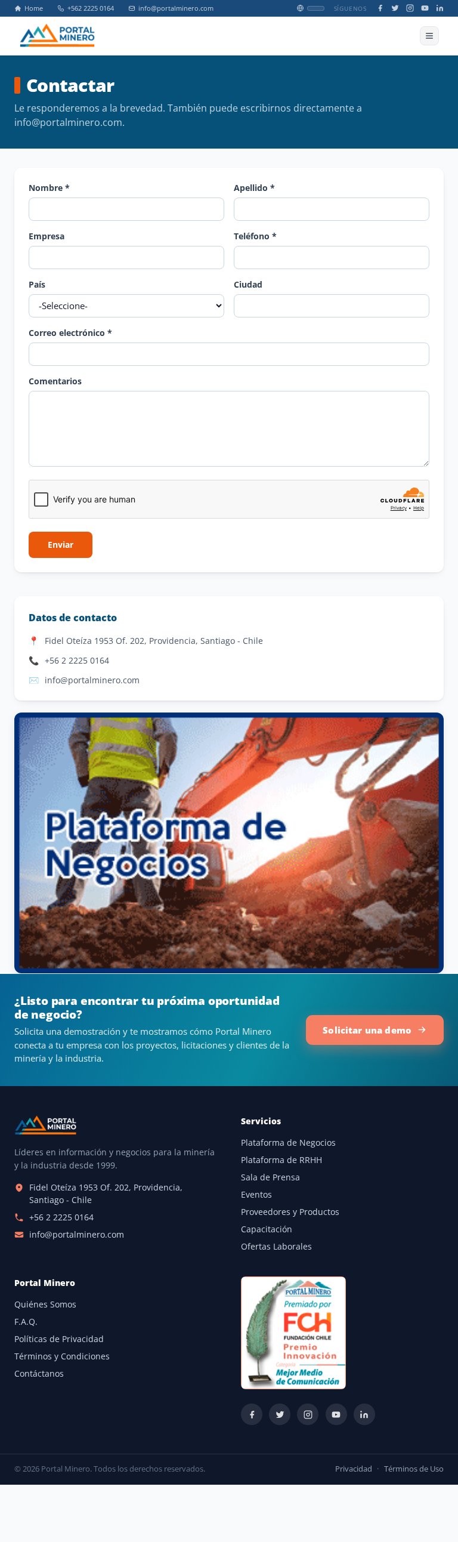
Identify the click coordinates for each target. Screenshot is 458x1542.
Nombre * (49, 187)
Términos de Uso (414, 1469)
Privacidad (353, 1469)
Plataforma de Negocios (288, 1142)
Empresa (46, 236)
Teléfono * (255, 236)
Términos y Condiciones (62, 1356)
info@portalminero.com (175, 8)
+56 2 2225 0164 (77, 660)
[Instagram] (410, 8)
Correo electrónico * (70, 332)
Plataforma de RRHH (281, 1160)
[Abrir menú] (429, 35)
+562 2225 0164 (90, 8)
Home (33, 8)
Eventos (256, 1194)
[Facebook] (380, 8)
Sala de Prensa (270, 1177)
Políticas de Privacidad (59, 1339)
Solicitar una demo (367, 1030)
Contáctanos (39, 1373)
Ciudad (248, 284)
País (37, 284)
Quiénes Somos (45, 1304)
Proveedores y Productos (290, 1212)
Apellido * (254, 187)
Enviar (60, 544)
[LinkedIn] (440, 8)
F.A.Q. (26, 1321)
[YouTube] (425, 8)
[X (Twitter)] (395, 8)
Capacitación (266, 1229)
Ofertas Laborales (276, 1246)
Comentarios (55, 381)
